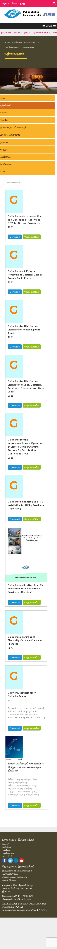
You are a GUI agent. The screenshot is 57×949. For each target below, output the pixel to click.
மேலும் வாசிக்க (31, 236)
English (5, 3)
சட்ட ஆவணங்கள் (12, 46)
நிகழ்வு (27, 32)
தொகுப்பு (6, 844)
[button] (49, 26)
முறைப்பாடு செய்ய (10, 873)
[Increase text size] (45, 14)
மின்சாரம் (18, 42)
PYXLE (43, 909)
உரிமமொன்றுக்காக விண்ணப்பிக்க (17, 870)
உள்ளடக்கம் (7, 856)
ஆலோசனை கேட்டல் (41, 32)
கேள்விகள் (7, 847)
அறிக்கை (6, 850)
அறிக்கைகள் (8, 853)
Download (15, 236)
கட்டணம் (17, 32)
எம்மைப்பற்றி (30, 42)
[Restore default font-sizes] (49, 14)
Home (7, 42)
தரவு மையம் (6, 32)
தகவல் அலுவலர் (9, 880)
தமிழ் (22, 3)
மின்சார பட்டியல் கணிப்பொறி (14, 876)
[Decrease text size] (53, 14)
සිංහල (14, 3)
